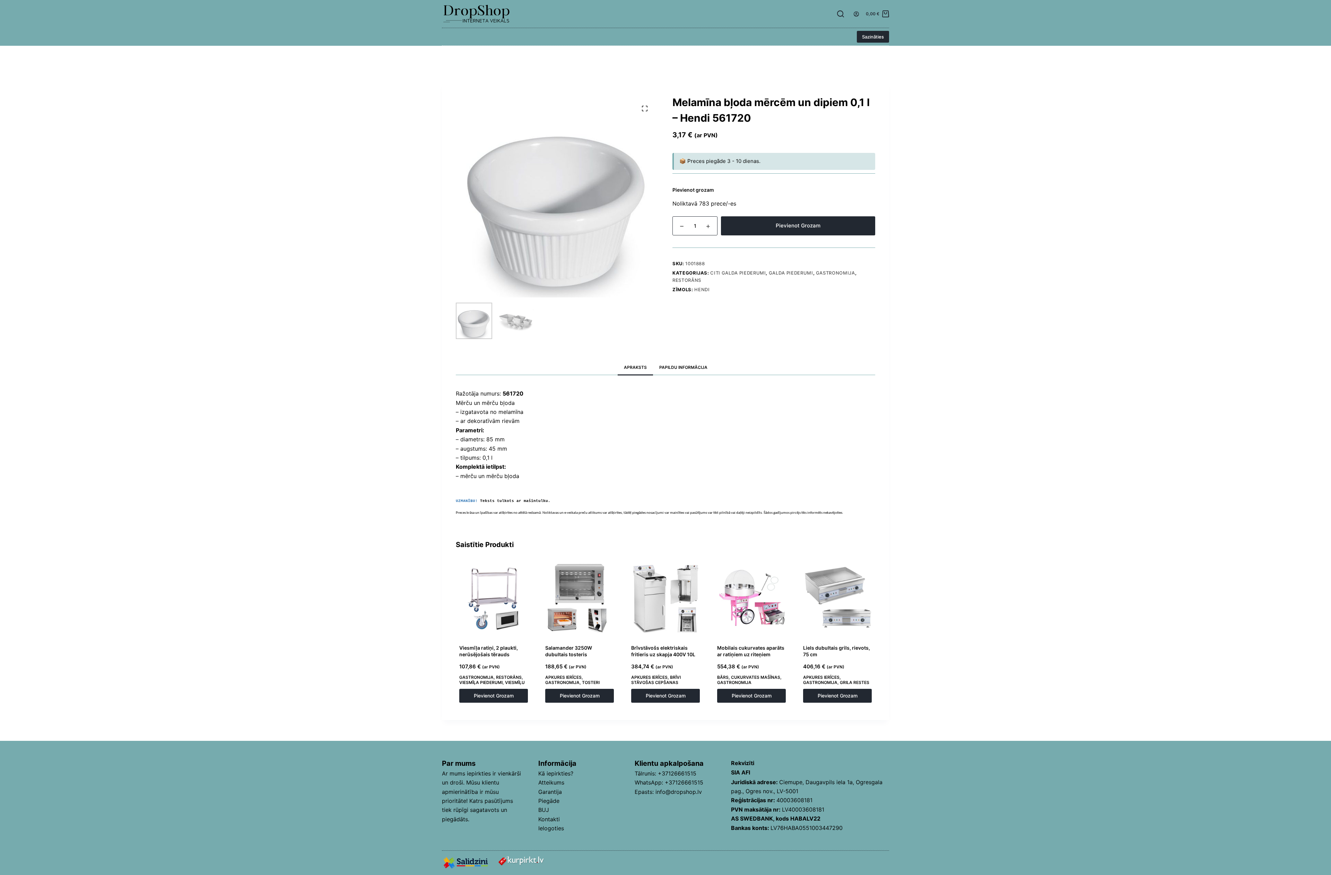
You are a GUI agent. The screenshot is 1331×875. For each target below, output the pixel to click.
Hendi (702, 289)
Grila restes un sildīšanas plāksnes (836, 685)
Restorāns (686, 280)
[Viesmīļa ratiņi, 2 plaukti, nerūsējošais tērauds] (493, 598)
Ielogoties (551, 828)
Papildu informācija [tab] (683, 367)
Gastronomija (835, 273)
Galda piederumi (791, 273)
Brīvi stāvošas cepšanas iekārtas (656, 683)
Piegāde (548, 800)
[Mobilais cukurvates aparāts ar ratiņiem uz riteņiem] (751, 598)
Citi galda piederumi (738, 273)
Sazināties (873, 37)
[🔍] (645, 108)
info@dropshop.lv (678, 791)
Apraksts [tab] (635, 367)
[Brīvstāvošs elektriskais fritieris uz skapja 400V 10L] (665, 598)
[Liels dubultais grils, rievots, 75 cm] (837, 598)
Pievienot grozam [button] (494, 696)
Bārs (723, 677)
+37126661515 (677, 773)
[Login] (856, 14)
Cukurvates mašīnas (755, 677)
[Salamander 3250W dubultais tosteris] (579, 598)
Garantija (550, 791)
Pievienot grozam (798, 225)
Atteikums (551, 782)
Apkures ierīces (563, 677)
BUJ (543, 809)
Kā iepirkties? (555, 773)
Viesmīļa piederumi (481, 682)
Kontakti (549, 819)
